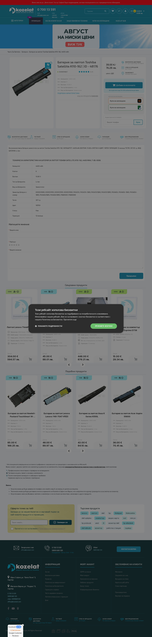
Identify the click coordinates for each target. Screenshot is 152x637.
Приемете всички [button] (103, 326)
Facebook (14, 627)
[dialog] (76, 318)
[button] (48, 326)
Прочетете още (69, 319)
